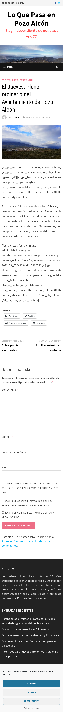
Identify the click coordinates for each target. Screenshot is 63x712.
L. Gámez (16, 117)
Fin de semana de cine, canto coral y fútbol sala (30, 635)
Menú (10, 66)
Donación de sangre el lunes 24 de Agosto (27, 629)
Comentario (10, 389)
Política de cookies (31, 708)
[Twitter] (59, 2)
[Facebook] (56, 2)
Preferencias (31, 701)
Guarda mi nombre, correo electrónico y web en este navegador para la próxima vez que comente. (31, 488)
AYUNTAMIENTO (10, 79)
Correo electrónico (15, 452)
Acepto (31, 683)
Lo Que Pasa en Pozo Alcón (31, 19)
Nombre (7, 436)
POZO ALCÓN (26, 79)
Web (4, 467)
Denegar (31, 692)
